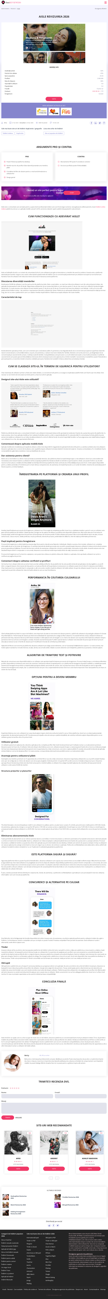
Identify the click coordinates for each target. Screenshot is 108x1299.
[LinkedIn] (95, 123)
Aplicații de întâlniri (7, 1277)
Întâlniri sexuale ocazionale (9, 1243)
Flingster (29, 1244)
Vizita (54, 99)
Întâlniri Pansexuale (7, 1255)
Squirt (29, 1277)
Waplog (29, 1283)
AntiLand (29, 1271)
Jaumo (29, 1265)
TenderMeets (31, 1256)
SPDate (48, 1253)
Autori (86, 1289)
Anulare (18, 1117)
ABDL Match (30, 1274)
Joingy (28, 1280)
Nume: (3, 1092)
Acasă (4, 1289)
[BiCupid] (57, 1205)
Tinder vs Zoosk (32, 1247)
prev (51, 1178)
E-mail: (57, 1092)
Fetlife (28, 1259)
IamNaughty (49, 1280)
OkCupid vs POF (51, 1238)
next (57, 1178)
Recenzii (10, 1289)
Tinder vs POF (31, 1241)
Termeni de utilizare (44, 1289)
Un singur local (6, 1267)
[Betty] (12, 1063)
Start (72, 193)
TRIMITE (7, 1117)
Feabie (29, 1250)
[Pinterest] (104, 123)
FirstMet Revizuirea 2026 (70, 1197)
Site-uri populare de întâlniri (54, 133)
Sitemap (103, 1289)
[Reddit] (49, 1225)
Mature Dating (50, 1277)
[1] (10, 1088)
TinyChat (29, 1262)
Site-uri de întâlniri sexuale (9, 1252)
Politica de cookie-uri (30, 1289)
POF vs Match (50, 1250)
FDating (48, 1268)
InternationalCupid (33, 1238)
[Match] (6, 1205)
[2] (13, 1088)
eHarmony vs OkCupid (34, 1253)
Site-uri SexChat (6, 1240)
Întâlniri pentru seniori (8, 1261)
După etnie (19, 133)
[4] (17, 1088)
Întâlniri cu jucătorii (7, 1273)
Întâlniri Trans (5, 1270)
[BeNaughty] (54, 111)
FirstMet (48, 1265)
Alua (47, 1259)
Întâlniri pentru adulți (8, 1258)
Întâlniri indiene (8, 133)
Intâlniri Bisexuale (7, 1280)
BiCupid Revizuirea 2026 (70, 1205)
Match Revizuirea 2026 (18, 1205)
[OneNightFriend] (41, 111)
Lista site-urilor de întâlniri (53, 129)
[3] (15, 1088)
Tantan (48, 1271)
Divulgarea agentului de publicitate (63, 1289)
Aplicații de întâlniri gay (8, 1249)
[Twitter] (99, 123)
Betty (26, 1055)
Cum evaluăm (18, 1289)
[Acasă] (11, 2)
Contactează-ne (94, 1289)
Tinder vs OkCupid (51, 1241)
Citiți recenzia (18, 1164)
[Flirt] (66, 111)
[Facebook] (91, 123)
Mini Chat (49, 1262)
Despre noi (79, 1289)
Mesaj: (3, 1101)
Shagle (48, 1274)
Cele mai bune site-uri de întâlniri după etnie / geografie (21, 129)
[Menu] (105, 3)
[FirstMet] (57, 1197)
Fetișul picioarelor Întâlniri (9, 1246)
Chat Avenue (50, 1244)
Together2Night (51, 1256)
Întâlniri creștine (6, 1264)
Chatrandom (31, 1268)
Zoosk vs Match (50, 1247)
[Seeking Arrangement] (6, 1213)
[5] (19, 1088)
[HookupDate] (6, 1197)
